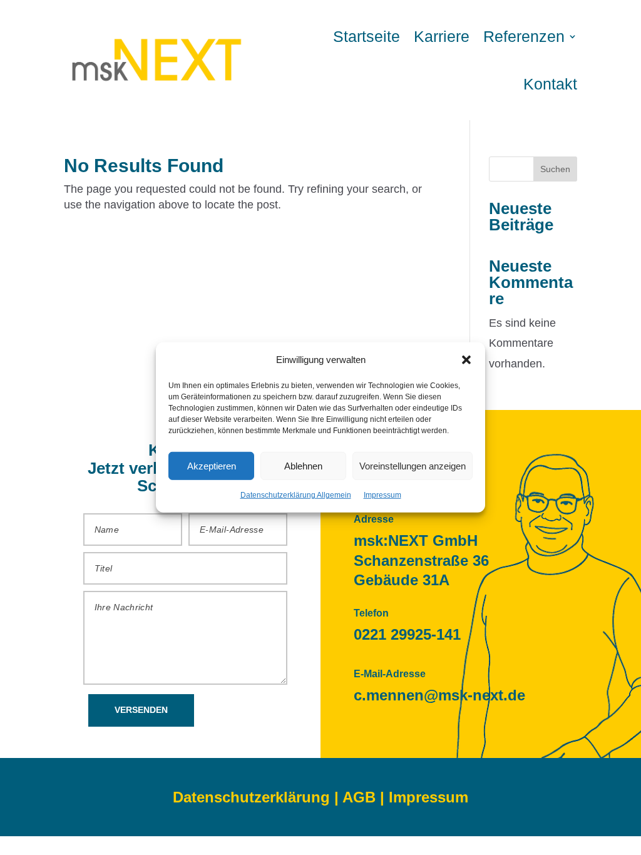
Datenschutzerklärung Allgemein (295, 495)
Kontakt (550, 84)
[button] (466, 359)
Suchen (555, 169)
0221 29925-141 (407, 634)
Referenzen (524, 36)
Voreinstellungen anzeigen (412, 466)
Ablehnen (303, 466)
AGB (359, 797)
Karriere (441, 36)
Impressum (382, 495)
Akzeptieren (211, 466)
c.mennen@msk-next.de (439, 695)
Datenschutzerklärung (251, 797)
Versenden (141, 710)
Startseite (366, 36)
